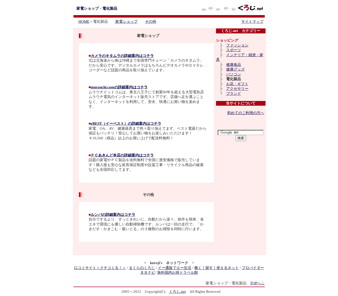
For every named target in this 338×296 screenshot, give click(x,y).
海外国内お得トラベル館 (177, 272)
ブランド (233, 94)
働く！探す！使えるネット (216, 268)
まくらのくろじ (142, 268)
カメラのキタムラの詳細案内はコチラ (122, 56)
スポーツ (233, 50)
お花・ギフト (237, 84)
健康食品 (233, 65)
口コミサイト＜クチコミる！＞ (100, 268)
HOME (83, 22)
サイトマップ (252, 22)
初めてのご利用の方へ (245, 113)
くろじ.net (177, 292)
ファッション (237, 45)
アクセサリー (237, 89)
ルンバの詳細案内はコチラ (113, 215)
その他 (150, 22)
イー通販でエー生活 (174, 268)
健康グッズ (235, 69)
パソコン (233, 74)
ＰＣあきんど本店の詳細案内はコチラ (122, 155)
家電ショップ (126, 22)
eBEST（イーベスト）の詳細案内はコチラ (126, 123)
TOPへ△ (257, 283)
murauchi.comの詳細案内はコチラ (119, 87)
